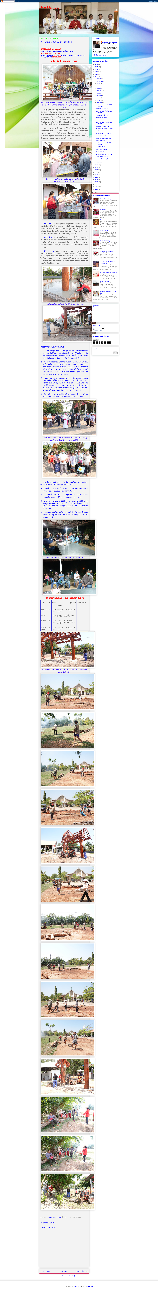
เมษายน (99, 98)
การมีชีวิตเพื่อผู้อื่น (101, 147)
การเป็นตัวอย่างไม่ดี (101, 117)
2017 (96, 172)
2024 (96, 69)
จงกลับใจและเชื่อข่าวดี (102, 115)
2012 (96, 184)
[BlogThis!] (75, 1217)
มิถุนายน (99, 93)
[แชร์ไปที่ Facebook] (78, 1217)
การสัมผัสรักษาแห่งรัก (102, 140)
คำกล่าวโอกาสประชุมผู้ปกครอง (108, 199)
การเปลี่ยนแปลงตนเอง (102, 108)
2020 (96, 165)
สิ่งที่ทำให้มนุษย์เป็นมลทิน (103, 136)
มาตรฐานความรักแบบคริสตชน (108, 272)
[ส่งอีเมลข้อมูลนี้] (74, 1217)
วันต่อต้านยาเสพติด (105, 281)
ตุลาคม (99, 83)
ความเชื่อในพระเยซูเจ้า (102, 159)
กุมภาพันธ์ (99, 102)
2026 (96, 64)
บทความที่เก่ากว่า (82, 1271)
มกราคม (99, 162)
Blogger (90, 1286)
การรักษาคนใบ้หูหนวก (102, 131)
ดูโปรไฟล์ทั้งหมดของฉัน (99, 55)
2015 (96, 177)
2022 (96, 74)
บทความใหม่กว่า (46, 1271)
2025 (96, 67)
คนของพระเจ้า (100, 151)
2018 (96, 170)
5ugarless (76, 1286)
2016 (96, 174)
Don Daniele (49, 7)
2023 (96, 71)
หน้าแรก (64, 1271)
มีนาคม (99, 100)
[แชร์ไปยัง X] (77, 1217)
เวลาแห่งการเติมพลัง (101, 149)
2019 (96, 167)
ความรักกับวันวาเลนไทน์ (106, 251)
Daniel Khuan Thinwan (97, 330)
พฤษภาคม (99, 95)
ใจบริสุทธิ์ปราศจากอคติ (102, 156)
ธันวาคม (99, 78)
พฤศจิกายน (100, 81)
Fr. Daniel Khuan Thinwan (109, 42)
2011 (96, 186)
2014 (96, 179)
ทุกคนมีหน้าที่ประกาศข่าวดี (103, 133)
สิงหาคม (99, 88)
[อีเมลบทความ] (70, 1217)
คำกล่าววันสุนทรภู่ (105, 241)
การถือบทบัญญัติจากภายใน (103, 138)
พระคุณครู (103, 209)
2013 (96, 182)
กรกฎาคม (99, 90)
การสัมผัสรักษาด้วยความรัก (103, 126)
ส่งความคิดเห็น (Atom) (68, 1276)
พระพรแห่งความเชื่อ (101, 120)
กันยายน (99, 86)
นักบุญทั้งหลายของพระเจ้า (107, 220)
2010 (96, 189)
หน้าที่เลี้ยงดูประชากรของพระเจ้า (105, 128)
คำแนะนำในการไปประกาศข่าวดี (105, 154)
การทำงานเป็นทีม (104, 230)
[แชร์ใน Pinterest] (80, 1217)
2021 (96, 76)
